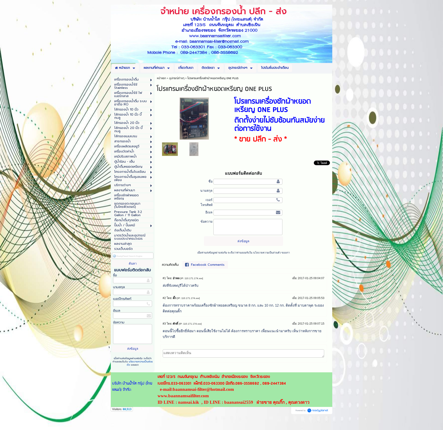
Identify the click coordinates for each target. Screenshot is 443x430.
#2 (164, 298)
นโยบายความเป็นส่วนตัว (140, 363)
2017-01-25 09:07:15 (311, 323)
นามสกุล (119, 287)
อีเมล (116, 310)
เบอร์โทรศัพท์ (122, 298)
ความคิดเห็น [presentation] (170, 264)
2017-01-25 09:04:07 (311, 278)
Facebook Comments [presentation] (207, 264)
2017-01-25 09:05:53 (311, 298)
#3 (164, 323)
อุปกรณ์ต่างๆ (176, 78)
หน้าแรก (161, 78)
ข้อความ (118, 322)
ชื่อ (115, 275)
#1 (164, 278)
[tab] (170, 265)
